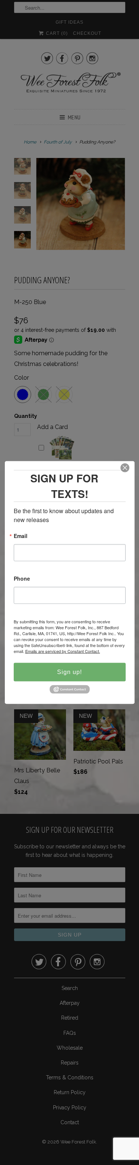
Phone (22, 579)
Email (20, 536)
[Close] (125, 467)
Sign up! (69, 672)
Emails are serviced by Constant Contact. (62, 651)
